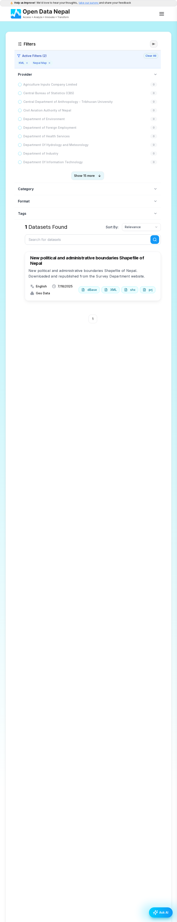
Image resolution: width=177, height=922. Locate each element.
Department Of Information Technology (53, 162)
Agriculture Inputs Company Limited (50, 84)
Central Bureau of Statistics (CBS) (48, 93)
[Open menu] (161, 13)
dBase (92, 290)
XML (113, 290)
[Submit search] (154, 239)
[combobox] (141, 227)
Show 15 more (84, 175)
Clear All (150, 55)
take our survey (89, 2)
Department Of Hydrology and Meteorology (55, 145)
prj (151, 290)
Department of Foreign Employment (49, 127)
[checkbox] (20, 84)
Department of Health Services (46, 136)
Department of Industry (40, 153)
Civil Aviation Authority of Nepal (47, 110)
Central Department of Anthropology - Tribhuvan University (68, 101)
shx (132, 290)
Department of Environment (44, 119)
